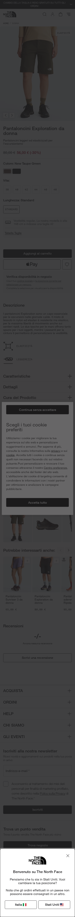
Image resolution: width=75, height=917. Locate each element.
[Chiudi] (67, 855)
